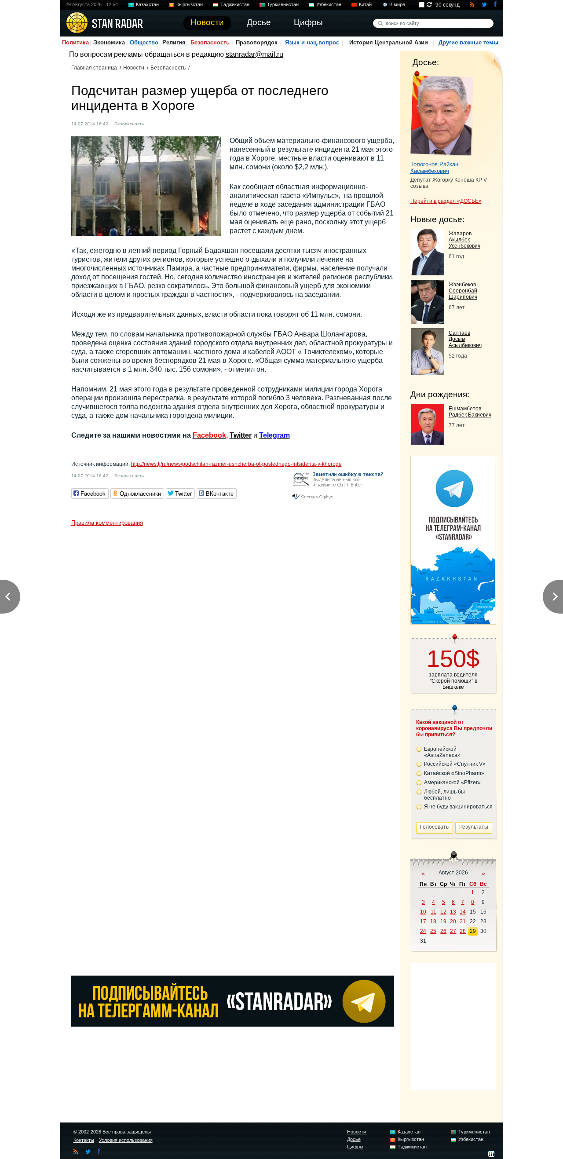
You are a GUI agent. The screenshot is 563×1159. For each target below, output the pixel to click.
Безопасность (210, 42)
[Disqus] (232, 640)
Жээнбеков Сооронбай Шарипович (463, 291)
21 (463, 921)
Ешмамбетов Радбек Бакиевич (470, 412)
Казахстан (147, 4)
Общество (144, 42)
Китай (365, 4)
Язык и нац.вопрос (312, 42)
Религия (174, 42)
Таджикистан (234, 4)
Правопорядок (257, 42)
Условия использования (126, 1140)
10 (423, 912)
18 (433, 921)
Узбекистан (328, 4)
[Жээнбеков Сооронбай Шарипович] (427, 321)
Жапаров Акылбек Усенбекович (464, 239)
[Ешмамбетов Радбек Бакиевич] (427, 442)
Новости (133, 68)
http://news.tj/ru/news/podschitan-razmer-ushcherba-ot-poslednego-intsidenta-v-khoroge (236, 464)
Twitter (241, 435)
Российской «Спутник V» (455, 764)
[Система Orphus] (341, 500)
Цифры (355, 1146)
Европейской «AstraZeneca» (442, 752)
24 (423, 931)
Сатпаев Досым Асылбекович (465, 339)
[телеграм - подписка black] (232, 1024)
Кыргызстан (189, 4)
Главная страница (94, 68)
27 (453, 931)
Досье (354, 1139)
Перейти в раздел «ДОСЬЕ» (446, 201)
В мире (397, 4)
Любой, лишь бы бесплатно (444, 795)
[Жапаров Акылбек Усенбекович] (427, 273)
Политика (75, 42)
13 (453, 912)
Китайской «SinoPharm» (454, 773)
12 (443, 912)
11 (433, 912)
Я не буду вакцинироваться (458, 807)
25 (433, 931)
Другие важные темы (468, 42)
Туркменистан (283, 4)
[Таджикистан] (155, 123)
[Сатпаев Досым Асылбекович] (427, 372)
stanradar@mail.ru (254, 54)
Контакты (83, 1140)
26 (443, 931)
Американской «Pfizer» (452, 782)
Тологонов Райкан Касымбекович (434, 167)
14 (463, 912)
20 (453, 921)
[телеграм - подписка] (453, 621)
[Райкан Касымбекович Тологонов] (441, 113)
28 (463, 931)
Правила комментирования (107, 522)
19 (443, 921)
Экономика (109, 42)
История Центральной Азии (388, 42)
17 (423, 921)
